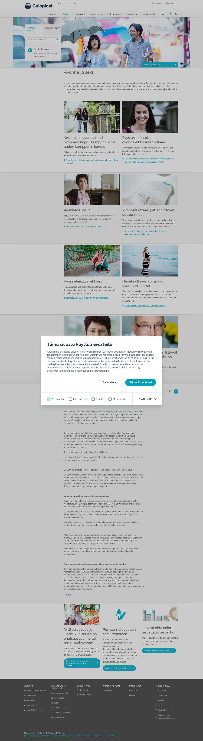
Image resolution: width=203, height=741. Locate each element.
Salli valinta (109, 382)
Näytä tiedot (145, 399)
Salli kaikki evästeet (140, 382)
